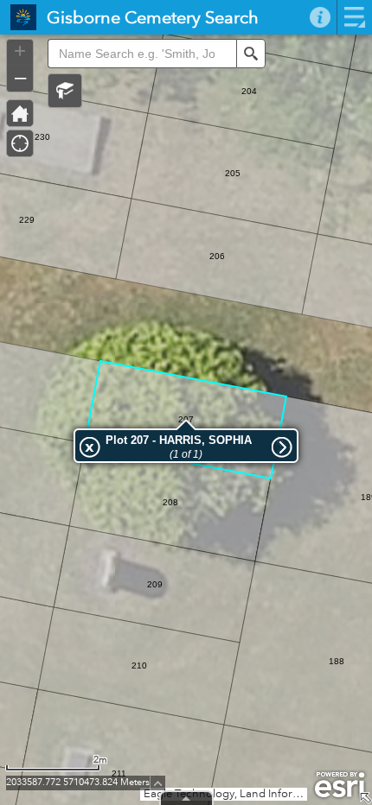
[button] (65, 90)
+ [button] (20, 51)
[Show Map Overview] (365, 798)
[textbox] (142, 53)
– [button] (20, 77)
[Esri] (339, 785)
